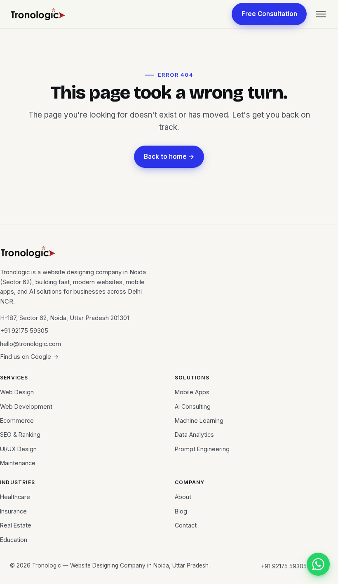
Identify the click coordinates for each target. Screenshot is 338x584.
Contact (186, 525)
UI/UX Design (18, 448)
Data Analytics (194, 434)
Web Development (26, 406)
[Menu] (320, 14)
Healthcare (15, 496)
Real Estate (15, 525)
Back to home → (169, 156)
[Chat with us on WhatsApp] (318, 564)
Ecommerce (17, 420)
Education (13, 539)
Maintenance (17, 462)
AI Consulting (193, 406)
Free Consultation (269, 14)
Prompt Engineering (202, 448)
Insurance (13, 511)
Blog (181, 511)
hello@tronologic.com (30, 344)
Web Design (17, 392)
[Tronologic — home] (38, 14)
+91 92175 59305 (24, 330)
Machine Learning (199, 420)
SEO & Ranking (20, 434)
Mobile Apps (192, 392)
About (183, 496)
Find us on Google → (29, 356)
